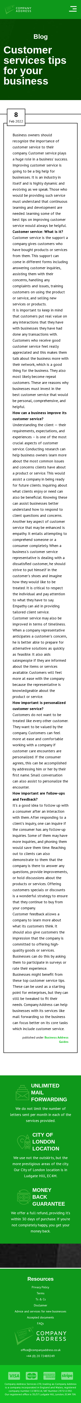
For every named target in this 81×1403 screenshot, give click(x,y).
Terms (40, 1293)
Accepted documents (40, 1317)
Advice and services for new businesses (40, 1311)
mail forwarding (26, 1016)
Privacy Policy (40, 1287)
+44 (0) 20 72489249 (40, 1356)
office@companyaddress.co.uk (40, 1350)
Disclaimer (40, 1305)
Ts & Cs (40, 1299)
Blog (40, 36)
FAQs (40, 1323)
